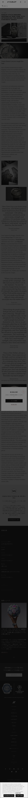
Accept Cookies (19, 795)
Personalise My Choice (9, 795)
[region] (14, 790)
